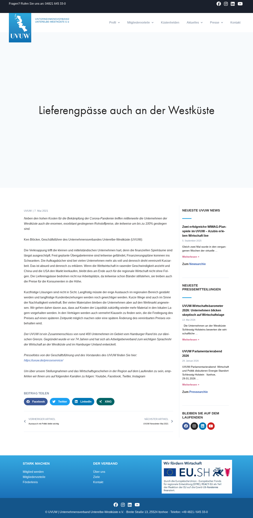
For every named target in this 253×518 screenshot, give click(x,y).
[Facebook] (186, 426)
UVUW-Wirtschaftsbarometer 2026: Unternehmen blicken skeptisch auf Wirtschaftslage (203, 310)
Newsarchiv (197, 264)
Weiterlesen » (190, 256)
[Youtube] (211, 426)
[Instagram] (194, 426)
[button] (36, 401)
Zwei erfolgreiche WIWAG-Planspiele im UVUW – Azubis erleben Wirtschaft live (204, 231)
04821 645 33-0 (55, 3)
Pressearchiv (198, 391)
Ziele (96, 477)
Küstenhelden (170, 22)
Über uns (99, 471)
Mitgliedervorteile (138, 22)
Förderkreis (30, 482)
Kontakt (235, 22)
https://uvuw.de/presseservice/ (43, 360)
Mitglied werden (33, 471)
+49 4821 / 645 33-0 (195, 512)
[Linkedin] (202, 426)
